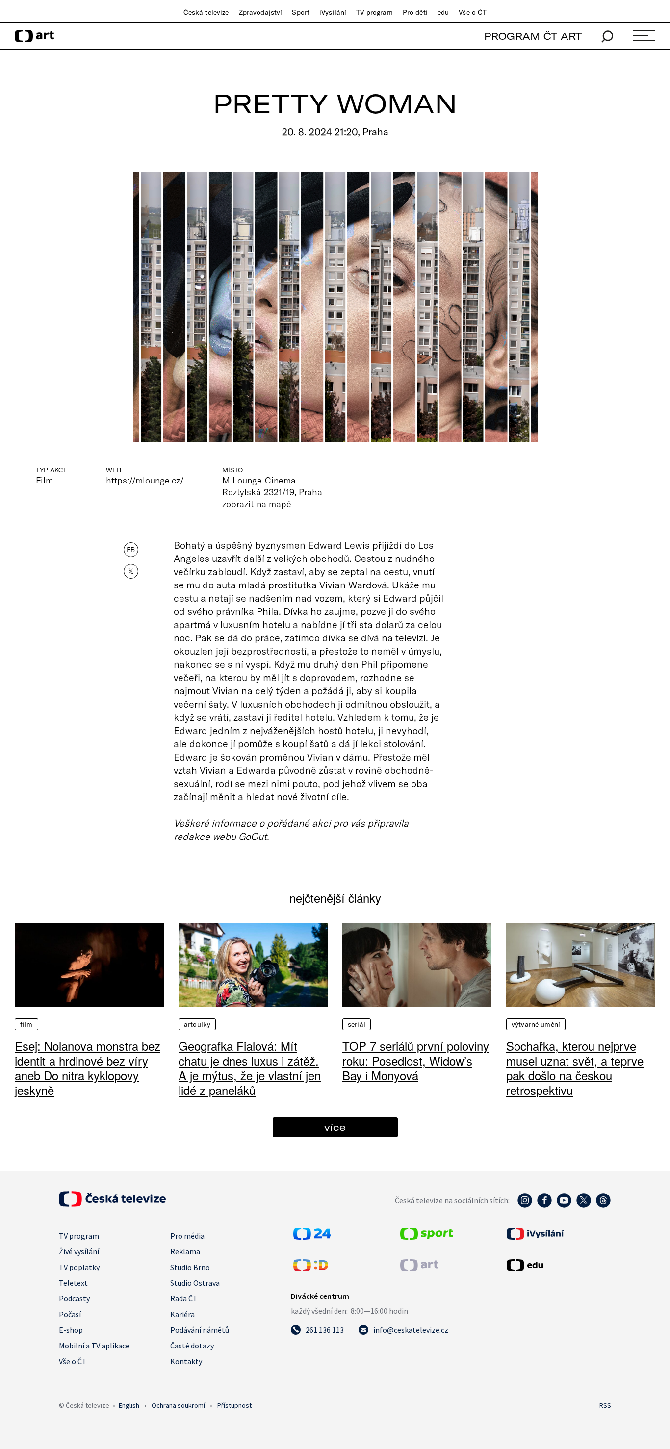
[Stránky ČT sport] (426, 1237)
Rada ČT (184, 1298)
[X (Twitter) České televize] (584, 1205)
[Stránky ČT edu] (558, 1265)
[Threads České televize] (603, 1205)
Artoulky (197, 1024)
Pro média (187, 1236)
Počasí (70, 1314)
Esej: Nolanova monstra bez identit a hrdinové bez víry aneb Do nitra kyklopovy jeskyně (87, 1067)
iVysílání (332, 12)
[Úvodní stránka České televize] (112, 1204)
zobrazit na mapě (256, 503)
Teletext (73, 1283)
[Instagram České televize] (525, 1205)
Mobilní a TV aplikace (94, 1345)
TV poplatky (79, 1267)
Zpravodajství (261, 12)
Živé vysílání (79, 1251)
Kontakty (186, 1361)
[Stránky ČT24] (312, 1237)
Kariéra (182, 1314)
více (335, 1127)
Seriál (356, 1024)
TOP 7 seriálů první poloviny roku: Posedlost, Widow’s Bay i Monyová (415, 1060)
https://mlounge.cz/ (145, 480)
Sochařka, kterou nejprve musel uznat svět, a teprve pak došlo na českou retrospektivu (575, 1067)
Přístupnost (234, 1405)
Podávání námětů (199, 1330)
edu (443, 12)
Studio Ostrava (195, 1283)
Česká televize (206, 12)
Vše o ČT (473, 12)
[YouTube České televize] (564, 1205)
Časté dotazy (192, 1345)
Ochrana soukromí (178, 1405)
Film (26, 1024)
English (129, 1405)
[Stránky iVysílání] (558, 1234)
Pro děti (415, 12)
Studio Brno (190, 1267)
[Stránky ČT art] (419, 1268)
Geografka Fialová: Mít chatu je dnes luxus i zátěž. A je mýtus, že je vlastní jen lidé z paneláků (250, 1067)
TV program (374, 12)
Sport (300, 12)
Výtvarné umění (536, 1024)
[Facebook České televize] (544, 1205)
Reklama (185, 1251)
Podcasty (74, 1298)
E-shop (71, 1330)
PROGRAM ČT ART (533, 36)
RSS (605, 1405)
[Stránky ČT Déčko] (310, 1268)
